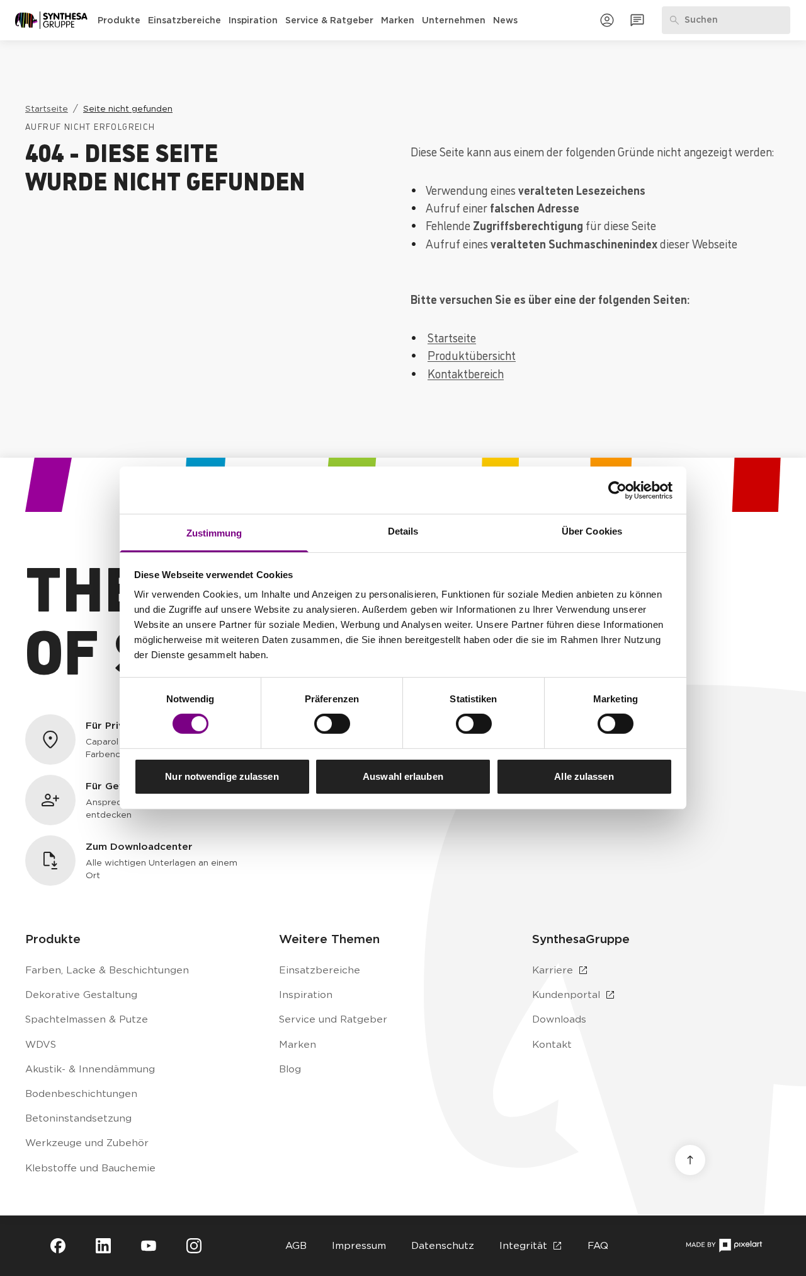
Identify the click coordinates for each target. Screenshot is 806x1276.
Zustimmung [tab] (214, 533)
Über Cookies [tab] (592, 531)
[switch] (332, 724)
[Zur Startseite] (51, 20)
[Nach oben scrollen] (690, 1160)
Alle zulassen (583, 776)
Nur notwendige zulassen (221, 776)
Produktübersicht (472, 355)
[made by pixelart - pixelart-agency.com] (723, 1245)
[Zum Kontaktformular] (637, 20)
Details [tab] (403, 531)
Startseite (452, 337)
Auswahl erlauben (403, 776)
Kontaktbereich (466, 373)
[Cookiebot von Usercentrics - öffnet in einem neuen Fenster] (617, 489)
